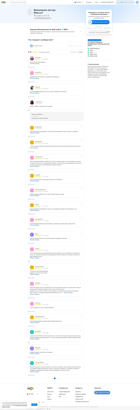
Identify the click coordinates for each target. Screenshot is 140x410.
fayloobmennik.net (95, 48)
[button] (89, 2)
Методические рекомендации (70, 406)
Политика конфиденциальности (102, 32)
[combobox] (17, 2)
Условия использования (56, 406)
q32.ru (91, 52)
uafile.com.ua (93, 54)
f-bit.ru (91, 50)
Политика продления (43, 406)
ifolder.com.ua (93, 56)
